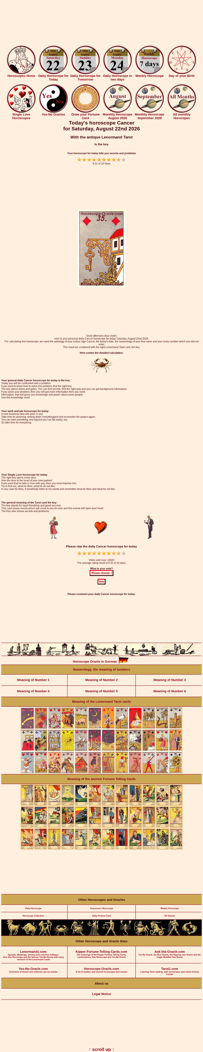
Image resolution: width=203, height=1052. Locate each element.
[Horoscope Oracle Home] (21, 73)
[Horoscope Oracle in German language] (123, 663)
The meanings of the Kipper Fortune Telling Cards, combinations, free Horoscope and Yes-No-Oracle (101, 954)
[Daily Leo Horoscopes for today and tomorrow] (77, 935)
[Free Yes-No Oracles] (53, 112)
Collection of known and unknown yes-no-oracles (33, 970)
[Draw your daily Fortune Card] (85, 112)
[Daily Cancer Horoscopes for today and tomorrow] (61, 935)
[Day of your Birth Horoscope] (181, 73)
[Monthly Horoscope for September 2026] (149, 112)
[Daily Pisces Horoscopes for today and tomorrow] (190, 935)
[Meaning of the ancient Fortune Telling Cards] (101, 849)
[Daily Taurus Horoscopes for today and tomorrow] (29, 935)
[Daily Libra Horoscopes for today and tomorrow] (109, 935)
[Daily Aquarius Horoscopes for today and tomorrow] (174, 935)
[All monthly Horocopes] (181, 112)
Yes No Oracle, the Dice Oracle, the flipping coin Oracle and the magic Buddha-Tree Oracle (169, 954)
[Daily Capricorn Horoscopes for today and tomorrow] (158, 935)
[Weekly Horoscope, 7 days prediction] (149, 73)
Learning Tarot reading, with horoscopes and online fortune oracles (169, 971)
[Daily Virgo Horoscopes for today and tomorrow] (93, 935)
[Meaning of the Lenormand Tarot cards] (101, 773)
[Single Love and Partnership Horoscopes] (21, 112)
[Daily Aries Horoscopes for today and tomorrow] (13, 935)
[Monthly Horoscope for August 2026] (117, 112)
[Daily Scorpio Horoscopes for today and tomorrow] (126, 935)
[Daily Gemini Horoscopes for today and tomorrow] (45, 935)
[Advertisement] (101, 23)
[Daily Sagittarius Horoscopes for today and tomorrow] (142, 935)
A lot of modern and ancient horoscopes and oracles (101, 970)
